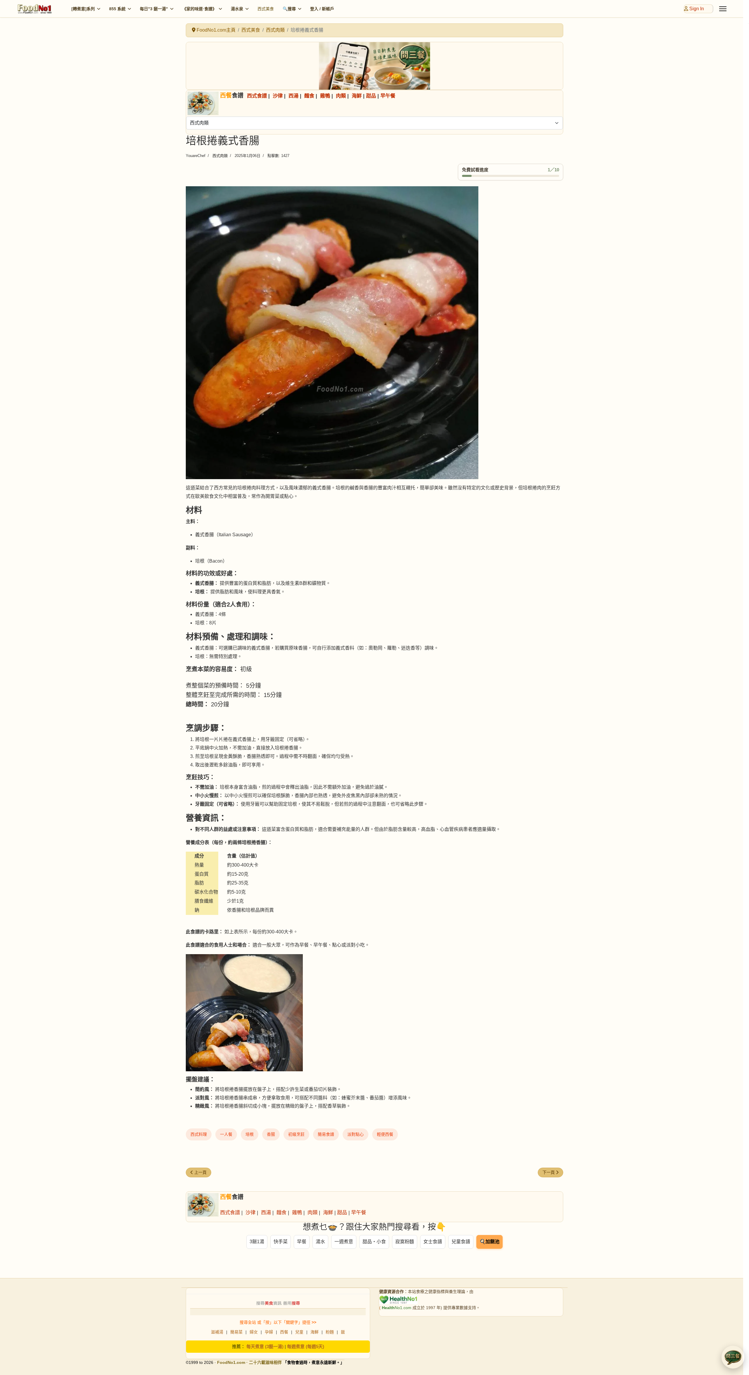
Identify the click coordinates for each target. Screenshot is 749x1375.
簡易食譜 (326, 1134)
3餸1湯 (257, 1241)
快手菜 (281, 1241)
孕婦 (269, 1332)
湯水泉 (237, 8)
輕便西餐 (385, 1134)
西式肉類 (220, 155)
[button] (732, 1357)
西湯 (293, 96)
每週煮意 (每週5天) (305, 1346)
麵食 (309, 96)
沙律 (278, 96)
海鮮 (357, 96)
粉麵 (330, 1332)
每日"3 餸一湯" (154, 8)
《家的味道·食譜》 (199, 8)
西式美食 (265, 8)
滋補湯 (217, 1332)
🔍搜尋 (289, 8)
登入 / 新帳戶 (322, 8)
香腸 (271, 1134)
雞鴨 (325, 96)
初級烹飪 (296, 1134)
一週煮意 (343, 1241)
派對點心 (355, 1134)
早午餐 (387, 96)
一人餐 (226, 1134)
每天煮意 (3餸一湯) (265, 1346)
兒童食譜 (460, 1241)
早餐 (301, 1241)
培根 (249, 1134)
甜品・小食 (374, 1241)
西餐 (284, 1332)
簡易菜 (236, 1332)
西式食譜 (257, 96)
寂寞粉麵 (404, 1241)
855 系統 (117, 8)
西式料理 (198, 1134)
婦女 (254, 1332)
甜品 (371, 96)
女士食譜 (432, 1241)
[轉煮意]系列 (83, 8)
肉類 (341, 96)
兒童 (299, 1332)
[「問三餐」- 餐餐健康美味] (374, 66)
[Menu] (722, 9)
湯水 (320, 1241)
